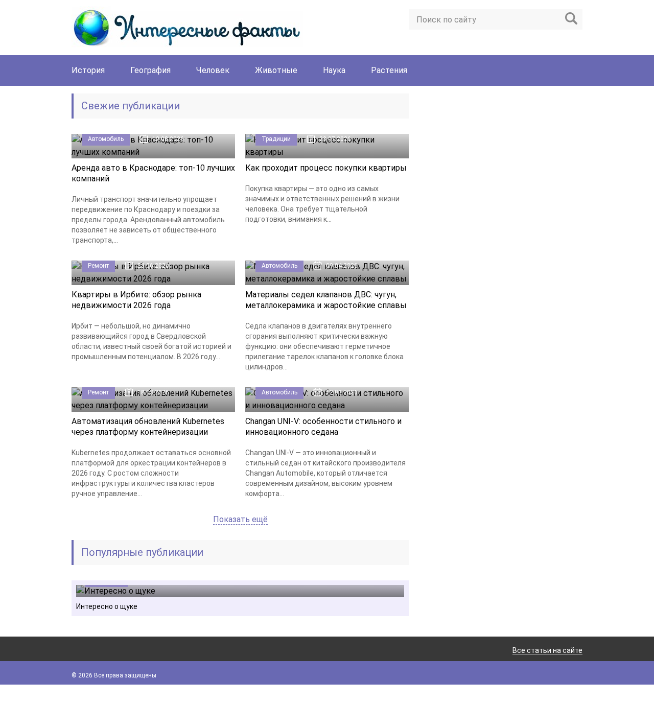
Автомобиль (106, 139)
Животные (276, 70)
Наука (334, 70)
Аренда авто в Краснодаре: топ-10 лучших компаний (153, 173)
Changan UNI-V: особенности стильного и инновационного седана (323, 426)
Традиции (276, 139)
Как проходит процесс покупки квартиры (326, 168)
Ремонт (98, 265)
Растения (389, 70)
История (88, 70)
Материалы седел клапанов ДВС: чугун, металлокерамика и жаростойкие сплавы (326, 300)
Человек (212, 70)
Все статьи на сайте (547, 650)
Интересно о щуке (106, 606)
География (150, 70)
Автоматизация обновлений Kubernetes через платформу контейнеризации (148, 426)
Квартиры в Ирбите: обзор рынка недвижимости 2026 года (136, 300)
